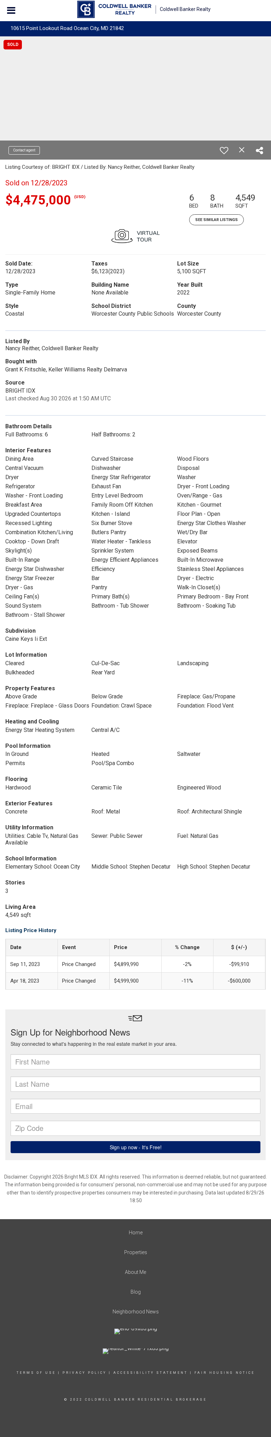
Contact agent (24, 150)
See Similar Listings (216, 219)
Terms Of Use (36, 1373)
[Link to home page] (114, 9)
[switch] (224, 150)
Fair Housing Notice (224, 1373)
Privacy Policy (84, 1373)
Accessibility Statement (150, 1373)
